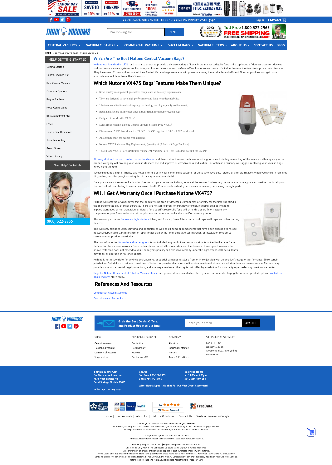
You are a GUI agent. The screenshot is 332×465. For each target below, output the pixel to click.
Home (48, 53)
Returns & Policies (163, 416)
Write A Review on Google (213, 416)
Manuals (136, 352)
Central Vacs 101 (140, 357)
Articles (173, 352)
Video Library (54, 156)
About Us (173, 343)
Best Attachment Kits (58, 115)
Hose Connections (56, 107)
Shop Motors (101, 357)
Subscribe (251, 323)
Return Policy (138, 347)
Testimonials (124, 416)
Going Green (53, 148)
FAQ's (49, 123)
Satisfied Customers (179, 347)
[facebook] (50, 19)
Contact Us (137, 343)
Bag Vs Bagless (55, 99)
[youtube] (56, 19)
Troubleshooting (56, 140)
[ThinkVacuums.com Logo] (68, 31)
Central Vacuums (103, 343)
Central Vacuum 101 (58, 75)
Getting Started (55, 66)
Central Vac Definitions (59, 132)
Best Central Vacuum (58, 83)
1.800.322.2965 (256, 27)
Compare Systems (56, 91)
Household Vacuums (105, 347)
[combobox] (136, 32)
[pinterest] (68, 19)
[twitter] (62, 19)
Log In (260, 20)
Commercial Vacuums (105, 352)
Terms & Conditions (179, 357)
